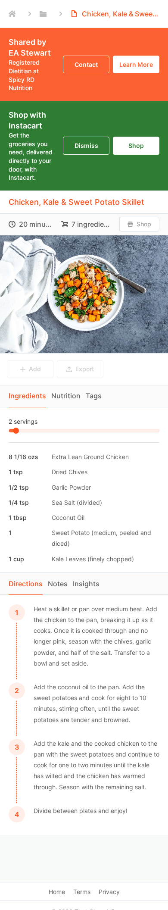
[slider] (16, 431)
